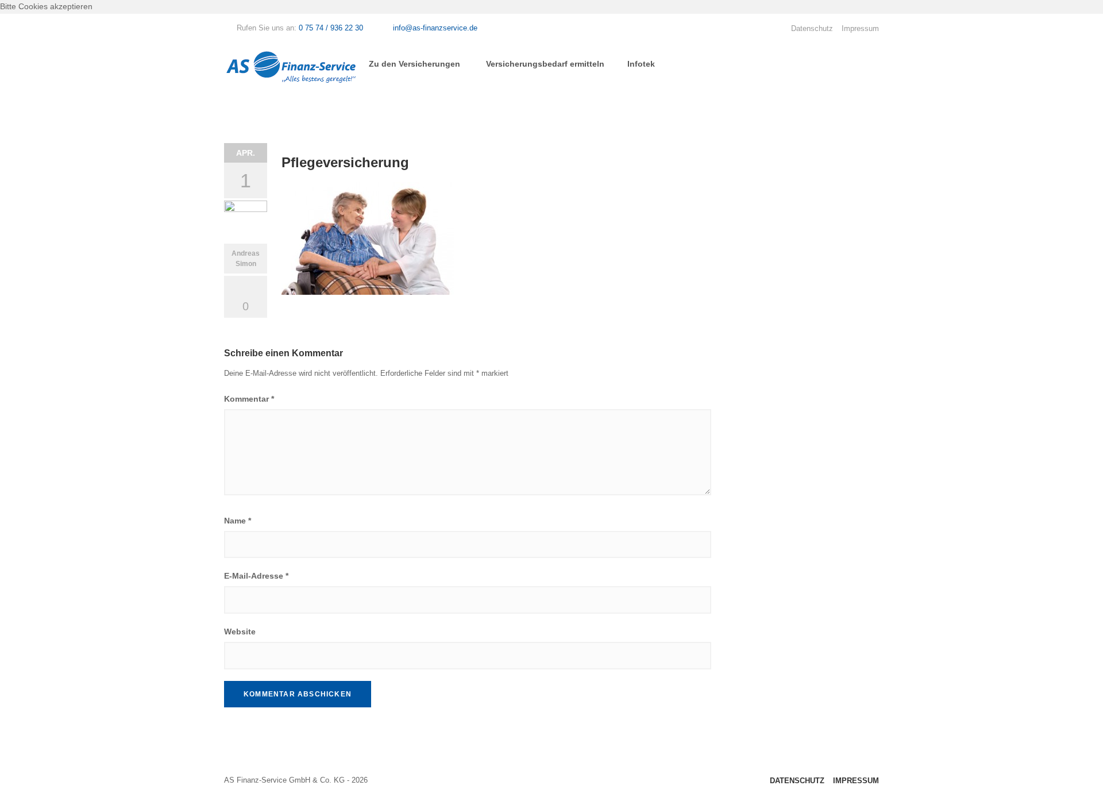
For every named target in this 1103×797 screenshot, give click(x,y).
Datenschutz (812, 28)
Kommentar (249, 398)
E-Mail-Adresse (256, 575)
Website (240, 631)
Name (237, 520)
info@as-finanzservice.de (435, 28)
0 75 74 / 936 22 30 (331, 28)
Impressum (860, 28)
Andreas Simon (246, 258)
